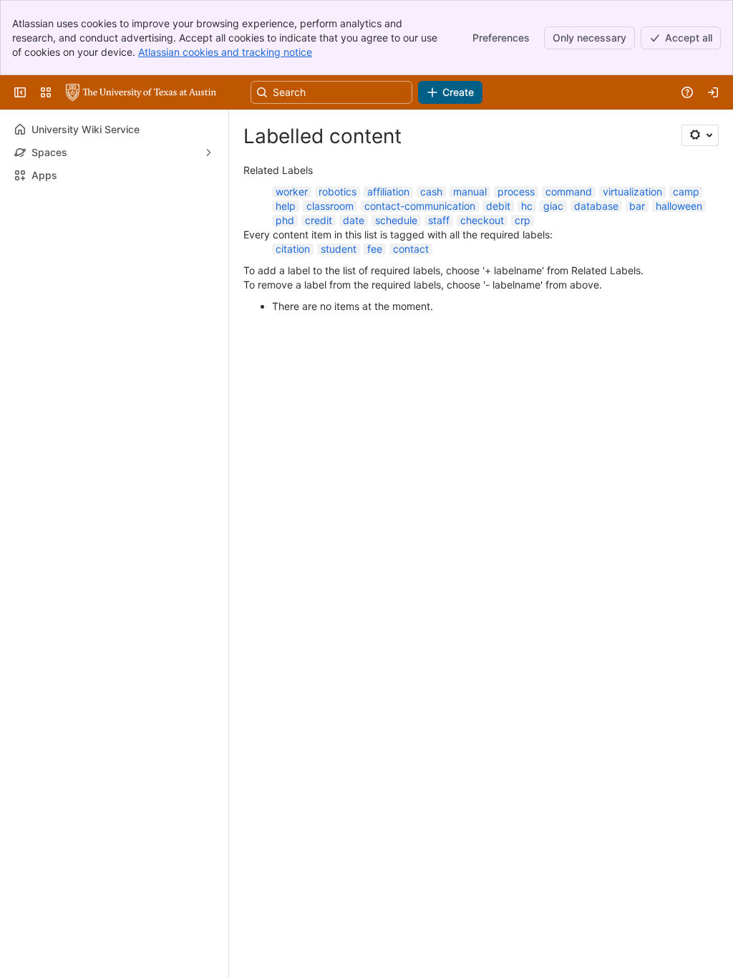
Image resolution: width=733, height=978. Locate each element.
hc (527, 206)
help (286, 206)
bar (637, 206)
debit (498, 206)
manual (470, 191)
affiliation (388, 191)
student (338, 249)
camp (686, 191)
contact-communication (419, 206)
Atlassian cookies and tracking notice (225, 52)
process (516, 191)
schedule (396, 220)
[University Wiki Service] (141, 92)
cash (431, 191)
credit (318, 220)
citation (293, 249)
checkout (482, 220)
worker (292, 191)
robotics (337, 191)
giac (553, 206)
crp (522, 220)
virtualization (632, 191)
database (596, 206)
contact (411, 249)
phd (285, 220)
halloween (679, 206)
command (568, 191)
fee (374, 249)
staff (439, 220)
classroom (330, 206)
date (353, 220)
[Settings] (700, 135)
